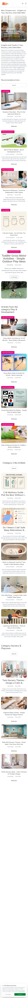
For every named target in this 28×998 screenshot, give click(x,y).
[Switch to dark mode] (22, 3)
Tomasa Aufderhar (7, 36)
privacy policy (22, 991)
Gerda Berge (10, 414)
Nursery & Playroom (7, 169)
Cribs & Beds (5, 91)
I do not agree (8, 994)
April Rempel (10, 116)
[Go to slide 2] (23, 39)
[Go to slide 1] (22, 39)
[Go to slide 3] (24, 39)
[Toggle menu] (25, 3)
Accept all (20, 994)
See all (14, 85)
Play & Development (9, 28)
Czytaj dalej (14, 277)
